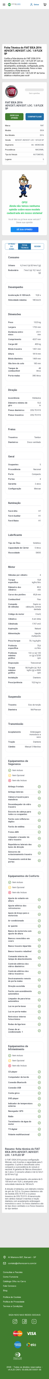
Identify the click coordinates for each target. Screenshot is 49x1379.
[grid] (24, 698)
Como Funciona (10, 1277)
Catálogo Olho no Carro (14, 1281)
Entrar (36, 5)
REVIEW (37, 246)
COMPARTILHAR (35, 117)
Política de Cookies (12, 1297)
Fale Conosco (9, 1286)
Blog (5, 1290)
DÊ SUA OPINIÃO (24, 229)
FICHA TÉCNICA (24, 246)
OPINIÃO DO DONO (11, 246)
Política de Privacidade (13, 1301)
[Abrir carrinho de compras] (44, 4)
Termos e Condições (13, 1306)
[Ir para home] (14, 5)
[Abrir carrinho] (4, 4)
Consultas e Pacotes (12, 1272)
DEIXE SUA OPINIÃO (14, 116)
